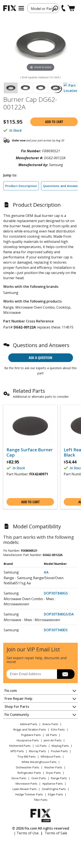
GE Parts (51, 735)
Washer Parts (53, 767)
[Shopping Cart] (71, 8)
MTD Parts (17, 751)
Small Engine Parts (54, 789)
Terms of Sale (56, 833)
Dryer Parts (53, 773)
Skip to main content (40, 3)
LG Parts (41, 746)
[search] (55, 8)
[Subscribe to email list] (66, 674)
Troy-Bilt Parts (26, 756)
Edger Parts (55, 794)
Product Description (21, 186)
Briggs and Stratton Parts (29, 729)
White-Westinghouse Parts (39, 762)
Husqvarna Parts (28, 740)
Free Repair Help (18, 698)
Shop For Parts (17, 706)
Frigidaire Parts (31, 735)
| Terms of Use (26, 833)
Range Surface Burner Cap (29, 452)
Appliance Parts (52, 783)
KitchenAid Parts (20, 746)
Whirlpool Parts (51, 756)
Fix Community (17, 714)
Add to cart (54, 121)
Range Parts (59, 778)
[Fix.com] (9, 8)
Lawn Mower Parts (25, 789)
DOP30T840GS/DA (59, 614)
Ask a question (40, 357)
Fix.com (11, 690)
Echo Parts (58, 729)
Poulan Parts (59, 751)
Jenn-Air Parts (53, 740)
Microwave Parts (26, 783)
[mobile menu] (21, 8)
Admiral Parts (28, 724)
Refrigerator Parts (29, 773)
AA (46, 572)
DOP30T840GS (56, 593)
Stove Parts (18, 778)
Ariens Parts (50, 724)
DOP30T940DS (56, 630)
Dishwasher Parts (27, 767)
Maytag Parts (60, 746)
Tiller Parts (41, 800)
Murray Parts (37, 751)
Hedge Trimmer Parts (29, 794)
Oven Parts (38, 778)
